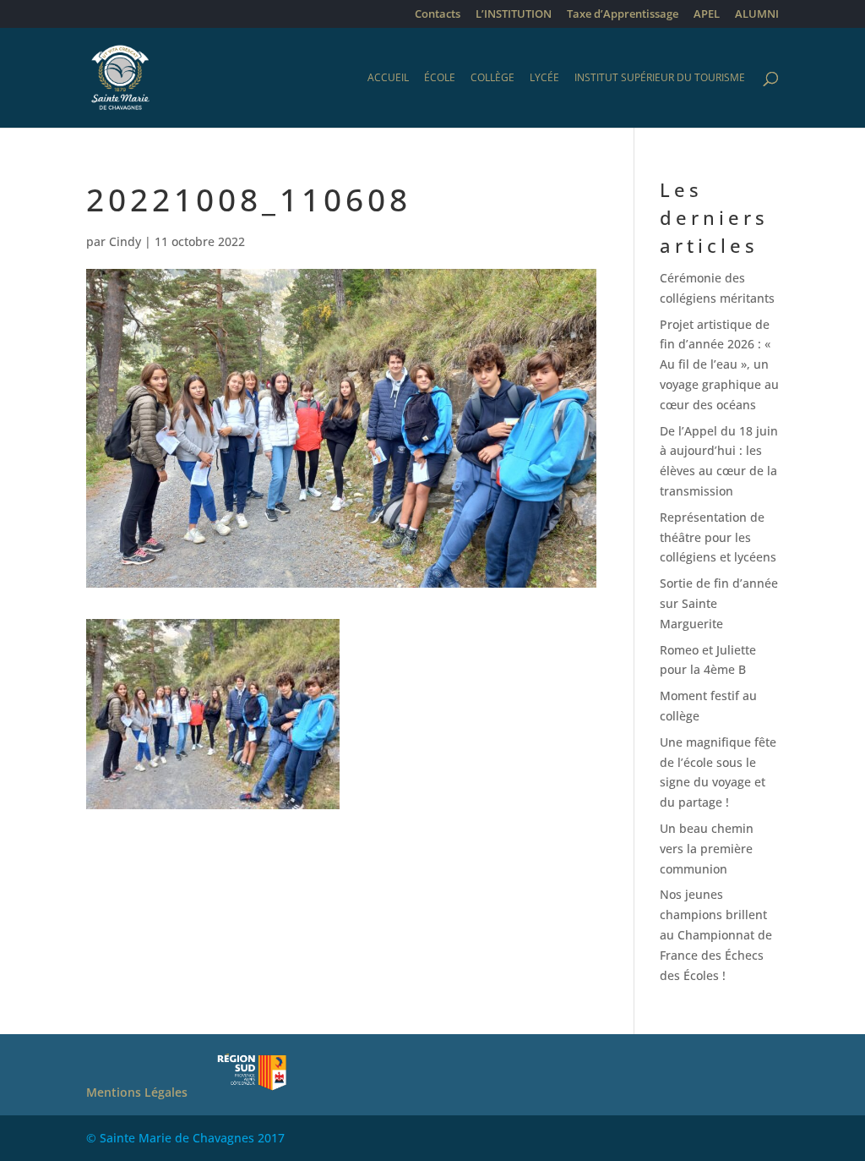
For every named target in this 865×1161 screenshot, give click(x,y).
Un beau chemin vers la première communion (706, 848)
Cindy (125, 241)
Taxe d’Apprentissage (622, 14)
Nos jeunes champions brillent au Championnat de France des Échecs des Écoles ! (716, 934)
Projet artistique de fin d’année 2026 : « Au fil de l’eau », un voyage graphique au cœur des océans (719, 364)
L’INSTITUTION (514, 14)
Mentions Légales (137, 1092)
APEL (707, 14)
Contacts (437, 14)
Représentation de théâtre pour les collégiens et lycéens (718, 537)
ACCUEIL (388, 78)
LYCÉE (544, 78)
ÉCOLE (439, 78)
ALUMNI (757, 14)
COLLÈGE (492, 78)
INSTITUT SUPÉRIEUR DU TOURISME (659, 78)
